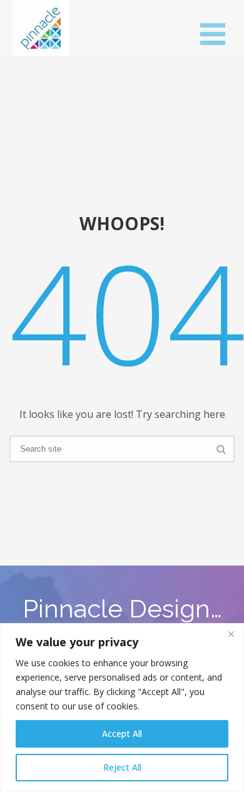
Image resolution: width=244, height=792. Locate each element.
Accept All (122, 733)
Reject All (122, 767)
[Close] (230, 633)
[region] (122, 707)
